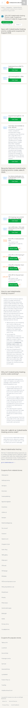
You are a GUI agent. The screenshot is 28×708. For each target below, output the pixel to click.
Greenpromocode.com (15, 2)
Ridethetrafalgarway (7, 523)
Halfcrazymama (6, 480)
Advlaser (4, 517)
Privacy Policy (5, 705)
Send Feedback (15, 705)
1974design (4, 571)
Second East (5, 653)
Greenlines (4, 507)
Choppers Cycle (6, 544)
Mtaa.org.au (5, 602)
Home (3, 7)
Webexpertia (5, 475)
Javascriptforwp (6, 669)
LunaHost (4, 648)
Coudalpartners (5, 629)
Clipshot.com (5, 539)
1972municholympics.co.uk (9, 581)
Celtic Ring (4, 549)
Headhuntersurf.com (7, 690)
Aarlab (3, 618)
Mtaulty (4, 597)
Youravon (4, 533)
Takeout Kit (5, 642)
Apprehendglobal (6, 501)
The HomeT (5, 528)
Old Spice (4, 485)
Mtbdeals (4, 576)
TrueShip (4, 685)
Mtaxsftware (5, 592)
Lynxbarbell (4, 674)
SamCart (4, 664)
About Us (4, 701)
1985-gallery (5, 555)
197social (4, 565)
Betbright (4, 613)
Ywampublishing (6, 496)
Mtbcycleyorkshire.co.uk (8, 587)
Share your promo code (12, 442)
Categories (9, 7)
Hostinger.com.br (6, 658)
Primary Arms (5, 624)
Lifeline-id (4, 512)
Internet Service (17, 7)
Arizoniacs (4, 491)
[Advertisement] (14, 49)
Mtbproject (4, 560)
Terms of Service (13, 701)
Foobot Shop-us (6, 679)
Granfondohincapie (6, 608)
